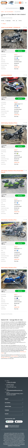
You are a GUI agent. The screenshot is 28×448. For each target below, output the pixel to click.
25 (16, 20)
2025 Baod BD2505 (6, 75)
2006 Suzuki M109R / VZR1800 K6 (10, 27)
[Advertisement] (14, 368)
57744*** (16, 199)
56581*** (16, 294)
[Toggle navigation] (25, 3)
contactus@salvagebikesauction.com (14, 390)
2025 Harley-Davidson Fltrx (9, 268)
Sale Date (8, 20)
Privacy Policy (17, 445)
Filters (4, 23)
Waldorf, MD (16, 67)
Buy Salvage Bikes (9, 11)
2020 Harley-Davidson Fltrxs (9, 123)
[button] (25, 39)
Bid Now (20, 51)
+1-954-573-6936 (11, 382)
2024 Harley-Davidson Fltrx (9, 220)
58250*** (16, 150)
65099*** (16, 102)
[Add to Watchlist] (24, 27)
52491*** (16, 54)
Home (2, 11)
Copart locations (14, 356)
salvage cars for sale (5, 357)
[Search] (22, 8)
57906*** (16, 247)
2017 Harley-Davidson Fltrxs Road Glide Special (12, 171)
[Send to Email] (26, 27)
